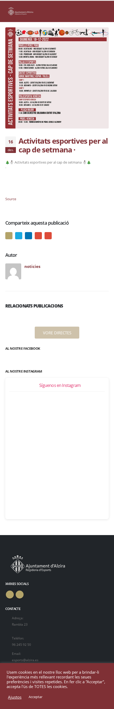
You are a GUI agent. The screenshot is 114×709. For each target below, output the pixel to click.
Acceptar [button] (35, 696)
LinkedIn (28, 235)
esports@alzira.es (25, 660)
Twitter (18, 235)
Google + (38, 235)
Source (10, 199)
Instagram (20, 595)
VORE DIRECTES (57, 332)
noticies (32, 266)
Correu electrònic (48, 235)
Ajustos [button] (14, 697)
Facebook (8, 235)
